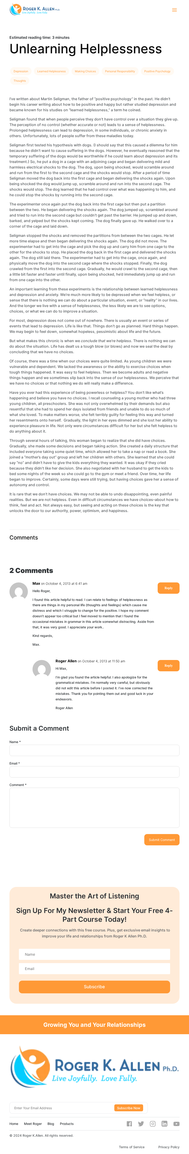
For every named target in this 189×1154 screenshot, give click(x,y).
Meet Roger (33, 1124)
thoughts (20, 80)
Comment (18, 785)
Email (14, 763)
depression (21, 71)
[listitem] (94, 37)
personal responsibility (120, 71)
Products (67, 1124)
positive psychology (157, 71)
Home (13, 1124)
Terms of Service (132, 1147)
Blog (50, 1124)
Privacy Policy (169, 1147)
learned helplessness (51, 71)
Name (15, 742)
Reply (169, 588)
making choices (85, 71)
